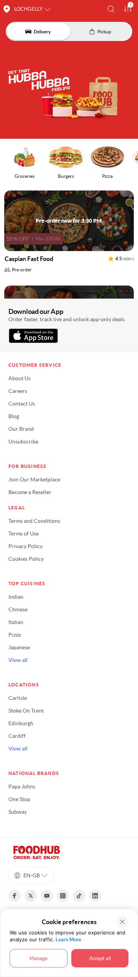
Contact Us (21, 404)
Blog (13, 416)
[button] (111, 9)
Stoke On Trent (26, 711)
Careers (17, 391)
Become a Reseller (29, 492)
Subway (17, 812)
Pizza (14, 635)
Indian (15, 597)
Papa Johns (21, 786)
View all (18, 660)
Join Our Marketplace (34, 479)
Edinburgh (20, 723)
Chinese (18, 609)
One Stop (19, 799)
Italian (15, 622)
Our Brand (21, 429)
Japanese (19, 647)
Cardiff (17, 736)
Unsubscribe (23, 441)
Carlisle (17, 698)
